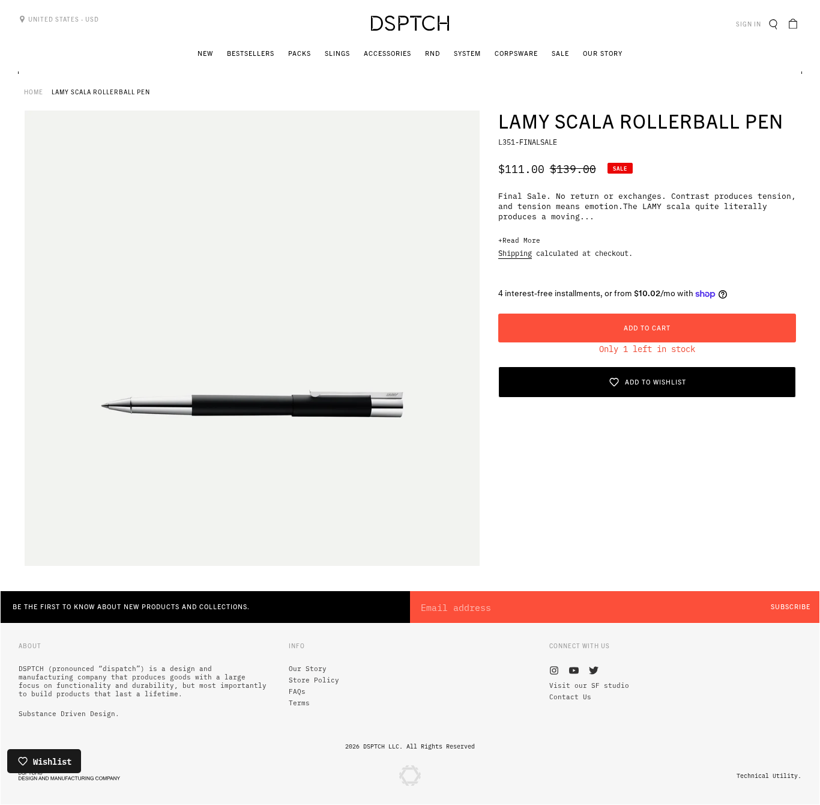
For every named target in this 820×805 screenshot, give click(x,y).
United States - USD (62, 19)
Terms (299, 703)
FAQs (297, 691)
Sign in (750, 23)
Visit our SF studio (589, 685)
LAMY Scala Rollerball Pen (101, 92)
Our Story (308, 668)
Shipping (515, 253)
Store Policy (314, 680)
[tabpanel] (252, 338)
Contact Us (570, 697)
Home (33, 92)
